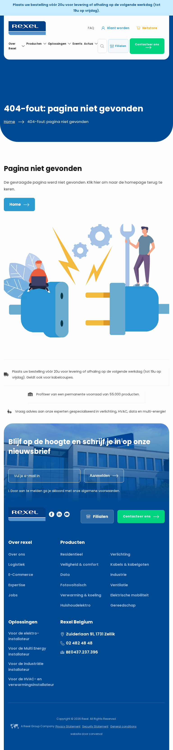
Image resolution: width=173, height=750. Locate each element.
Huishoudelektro (75, 605)
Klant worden (118, 28)
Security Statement (95, 726)
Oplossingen (57, 44)
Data (65, 574)
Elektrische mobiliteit (129, 595)
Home (9, 121)
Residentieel (71, 554)
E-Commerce (20, 574)
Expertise (16, 585)
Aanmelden (100, 475)
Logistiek (16, 564)
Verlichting (120, 554)
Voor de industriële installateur (25, 666)
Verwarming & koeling (80, 595)
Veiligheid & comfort (79, 564)
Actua (88, 44)
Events (77, 44)
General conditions (123, 726)
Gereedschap (123, 605)
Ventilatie (119, 585)
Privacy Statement (67, 726)
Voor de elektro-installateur (23, 636)
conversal (95, 734)
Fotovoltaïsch (73, 585)
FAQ (91, 28)
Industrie (118, 574)
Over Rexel (12, 46)
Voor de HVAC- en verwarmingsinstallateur (31, 682)
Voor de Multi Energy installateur (27, 651)
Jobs (13, 595)
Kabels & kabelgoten (129, 564)
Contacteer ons (147, 44)
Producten (34, 44)
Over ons (16, 554)
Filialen (120, 46)
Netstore (149, 28)
